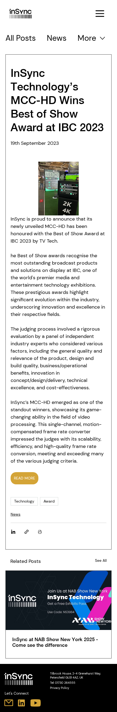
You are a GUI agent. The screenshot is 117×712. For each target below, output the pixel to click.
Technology (24, 501)
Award (49, 501)
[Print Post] (39, 531)
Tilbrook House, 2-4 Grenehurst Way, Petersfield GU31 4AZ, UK (75, 676)
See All (101, 560)
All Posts (20, 38)
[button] (100, 13)
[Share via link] (26, 531)
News (57, 38)
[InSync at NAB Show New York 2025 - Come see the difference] (58, 600)
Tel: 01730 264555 (62, 683)
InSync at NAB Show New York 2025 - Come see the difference (55, 642)
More (87, 38)
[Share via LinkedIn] (13, 531)
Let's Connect (17, 693)
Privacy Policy (59, 688)
